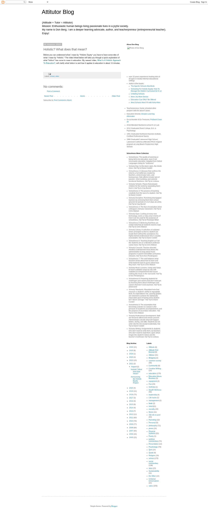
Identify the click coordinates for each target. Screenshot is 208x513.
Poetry (151, 436)
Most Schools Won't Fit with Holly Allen (145, 102)
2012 (131, 414)
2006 (131, 434)
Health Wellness (155, 390)
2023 (131, 357)
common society (155, 361)
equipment (153, 381)
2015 (131, 404)
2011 (131, 418)
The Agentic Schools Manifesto (143, 86)
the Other (152, 476)
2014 (131, 408)
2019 (131, 391)
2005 (131, 437)
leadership (153, 395)
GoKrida (152, 387)
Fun (150, 384)
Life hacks (152, 398)
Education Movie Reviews (155, 377)
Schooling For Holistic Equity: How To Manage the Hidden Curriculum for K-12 (146, 90)
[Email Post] (49, 74)
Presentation (153, 444)
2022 (131, 360)
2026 (131, 347)
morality (152, 409)
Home (82, 96)
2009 (131, 424)
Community (153, 366)
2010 (131, 421)
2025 (131, 351)
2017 (131, 398)
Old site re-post (154, 415)
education (152, 373)
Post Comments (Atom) (63, 100)
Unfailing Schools (137, 94)
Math (151, 403)
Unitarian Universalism (154, 480)
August (134, 367)
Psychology (153, 447)
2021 (131, 364)
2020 (131, 388)
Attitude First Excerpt (153, 351)
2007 (131, 431)
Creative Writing (155, 369)
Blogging (152, 358)
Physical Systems (152, 432)
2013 (131, 411)
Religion (152, 456)
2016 (131, 401)
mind (151, 406)
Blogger (114, 506)
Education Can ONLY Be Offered (143, 100)
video (57, 76)
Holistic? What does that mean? (136, 371)
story (150, 468)
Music (151, 412)
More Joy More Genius (139, 97)
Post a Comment (53, 91)
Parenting (152, 420)
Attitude (152, 347)
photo (151, 428)
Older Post (116, 96)
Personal (152, 423)
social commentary (153, 462)
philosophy (153, 426)
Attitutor (152, 355)
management (154, 401)
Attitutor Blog (58, 12)
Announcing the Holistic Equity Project (136, 380)
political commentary (153, 440)
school (52, 76)
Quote (151, 453)
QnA (150, 450)
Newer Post (48, 96)
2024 (131, 354)
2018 (131, 395)
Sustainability (154, 471)
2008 (131, 428)
